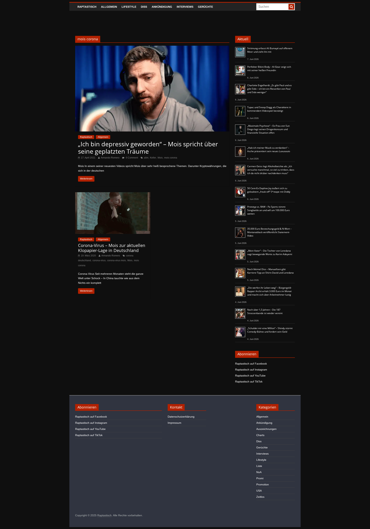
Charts (260, 435)
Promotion (262, 484)
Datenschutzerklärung (181, 416)
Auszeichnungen (266, 428)
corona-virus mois (116, 260)
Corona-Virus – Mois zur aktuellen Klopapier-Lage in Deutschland (111, 247)
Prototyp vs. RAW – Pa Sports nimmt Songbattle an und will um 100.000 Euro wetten (268, 210)
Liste (259, 466)
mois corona (170, 157)
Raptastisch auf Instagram (251, 369)
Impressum (174, 422)
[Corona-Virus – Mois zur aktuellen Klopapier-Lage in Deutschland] (112, 194)
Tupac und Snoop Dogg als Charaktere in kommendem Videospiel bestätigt (269, 109)
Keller (153, 157)
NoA (259, 472)
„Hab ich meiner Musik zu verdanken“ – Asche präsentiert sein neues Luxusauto (268, 149)
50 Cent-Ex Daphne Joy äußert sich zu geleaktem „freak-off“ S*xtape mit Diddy (268, 190)
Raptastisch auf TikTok (248, 381)
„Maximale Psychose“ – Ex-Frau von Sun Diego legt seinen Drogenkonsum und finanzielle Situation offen (268, 129)
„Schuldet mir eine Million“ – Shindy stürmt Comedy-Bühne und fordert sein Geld (270, 330)
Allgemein (109, 6)
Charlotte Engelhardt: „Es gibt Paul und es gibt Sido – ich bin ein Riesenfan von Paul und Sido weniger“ (269, 89)
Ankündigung (162, 6)
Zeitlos (260, 496)
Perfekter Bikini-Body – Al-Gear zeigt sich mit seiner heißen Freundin (269, 68)
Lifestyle (129, 6)
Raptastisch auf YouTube (250, 375)
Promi (259, 478)
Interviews (185, 6)
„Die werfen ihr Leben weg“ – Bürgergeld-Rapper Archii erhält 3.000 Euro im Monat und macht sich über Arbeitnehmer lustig (269, 291)
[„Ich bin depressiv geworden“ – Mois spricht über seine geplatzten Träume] (152, 48)
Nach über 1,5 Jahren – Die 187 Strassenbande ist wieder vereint (265, 311)
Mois (160, 157)
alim (146, 157)
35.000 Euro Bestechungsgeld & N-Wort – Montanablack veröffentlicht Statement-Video (269, 232)
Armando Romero (110, 157)
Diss (144, 6)
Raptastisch (86, 6)
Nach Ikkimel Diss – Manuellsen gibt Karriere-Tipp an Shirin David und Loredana (270, 271)
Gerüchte (205, 6)
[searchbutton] (291, 7)
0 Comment (131, 157)
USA (259, 490)
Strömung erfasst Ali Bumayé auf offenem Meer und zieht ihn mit (269, 50)
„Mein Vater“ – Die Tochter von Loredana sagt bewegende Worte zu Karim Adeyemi (269, 252)
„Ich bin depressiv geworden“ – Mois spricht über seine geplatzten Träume (148, 147)
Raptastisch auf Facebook (251, 363)
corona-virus (99, 260)
